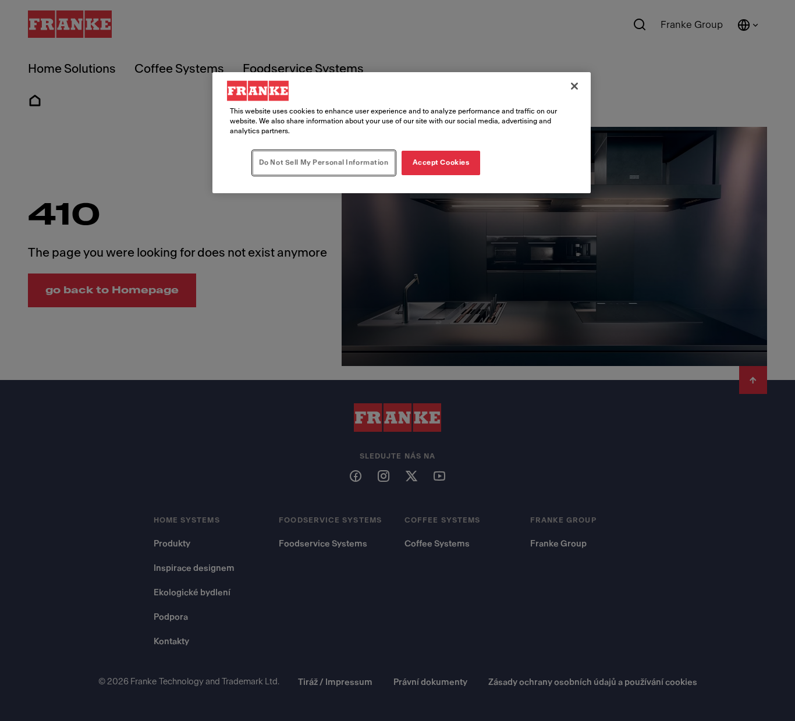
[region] (401, 132)
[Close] (574, 86)
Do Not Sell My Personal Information (324, 162)
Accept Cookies (441, 162)
